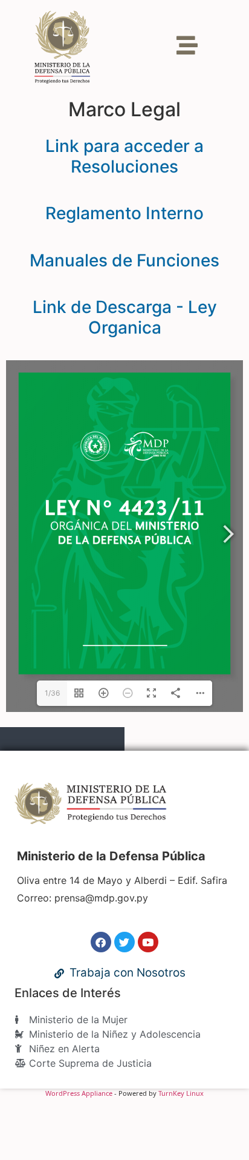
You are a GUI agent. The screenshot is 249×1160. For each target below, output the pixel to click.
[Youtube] (148, 942)
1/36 (52, 692)
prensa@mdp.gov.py (101, 898)
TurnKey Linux (181, 1093)
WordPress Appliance (78, 1093)
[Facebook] (101, 942)
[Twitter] (124, 942)
